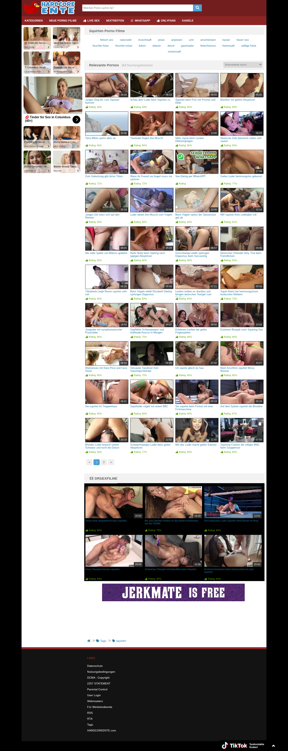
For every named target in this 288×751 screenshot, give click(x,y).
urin (191, 39)
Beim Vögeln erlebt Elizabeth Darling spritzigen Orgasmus (151, 293)
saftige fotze (248, 45)
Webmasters (95, 701)
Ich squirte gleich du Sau (189, 367)
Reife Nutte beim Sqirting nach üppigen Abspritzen (147, 254)
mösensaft (174, 51)
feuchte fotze (101, 45)
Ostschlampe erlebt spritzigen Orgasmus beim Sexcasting (192, 254)
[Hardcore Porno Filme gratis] (51, 14)
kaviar (226, 39)
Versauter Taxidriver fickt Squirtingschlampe (144, 369)
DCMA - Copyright (98, 677)
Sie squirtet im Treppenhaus (101, 406)
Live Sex (93, 20)
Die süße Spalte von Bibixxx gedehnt (106, 253)
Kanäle (187, 20)
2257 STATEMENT (98, 683)
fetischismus (208, 45)
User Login (94, 695)
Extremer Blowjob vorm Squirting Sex (241, 329)
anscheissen (208, 39)
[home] (89, 641)
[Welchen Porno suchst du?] (197, 8)
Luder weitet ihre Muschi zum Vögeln (151, 214)
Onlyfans (168, 20)
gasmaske (187, 45)
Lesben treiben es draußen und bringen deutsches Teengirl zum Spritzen (193, 294)
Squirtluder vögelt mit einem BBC (149, 406)
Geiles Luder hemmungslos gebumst (241, 176)
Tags (90, 724)
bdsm (142, 45)
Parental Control (97, 689)
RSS (90, 712)
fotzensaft (228, 45)
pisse (161, 39)
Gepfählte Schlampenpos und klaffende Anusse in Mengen (147, 331)
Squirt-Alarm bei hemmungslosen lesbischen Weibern (239, 293)
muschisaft (144, 39)
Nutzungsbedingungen (101, 671)
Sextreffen (115, 20)
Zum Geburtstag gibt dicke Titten (104, 176)
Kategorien (34, 20)
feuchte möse (123, 45)
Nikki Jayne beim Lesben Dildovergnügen (189, 140)
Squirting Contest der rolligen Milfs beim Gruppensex (239, 446)
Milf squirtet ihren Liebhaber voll (238, 214)
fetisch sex (106, 39)
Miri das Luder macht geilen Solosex (196, 444)
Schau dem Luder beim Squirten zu (150, 99)
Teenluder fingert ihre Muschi (146, 138)
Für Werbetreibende (99, 707)
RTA (89, 718)
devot (171, 45)
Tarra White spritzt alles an (100, 138)
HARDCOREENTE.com (101, 730)
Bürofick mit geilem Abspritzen (237, 99)
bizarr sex (243, 39)
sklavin (156, 45)
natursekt (125, 39)
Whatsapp (142, 20)
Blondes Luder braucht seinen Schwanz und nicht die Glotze (102, 446)
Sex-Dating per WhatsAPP (190, 176)
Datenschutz (95, 665)
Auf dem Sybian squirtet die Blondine (241, 406)
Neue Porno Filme (63, 20)
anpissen (176, 39)
